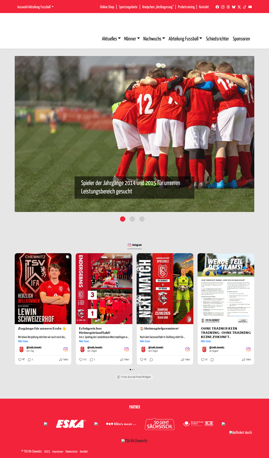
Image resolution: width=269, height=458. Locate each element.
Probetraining (186, 7)
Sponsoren (241, 39)
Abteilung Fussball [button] (184, 39)
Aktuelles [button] (110, 39)
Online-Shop (107, 7)
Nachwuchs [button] (152, 39)
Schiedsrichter (217, 39)
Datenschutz (72, 451)
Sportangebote (128, 7)
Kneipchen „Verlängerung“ (158, 7)
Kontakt (204, 7)
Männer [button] (130, 39)
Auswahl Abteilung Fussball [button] (33, 7)
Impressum (57, 451)
